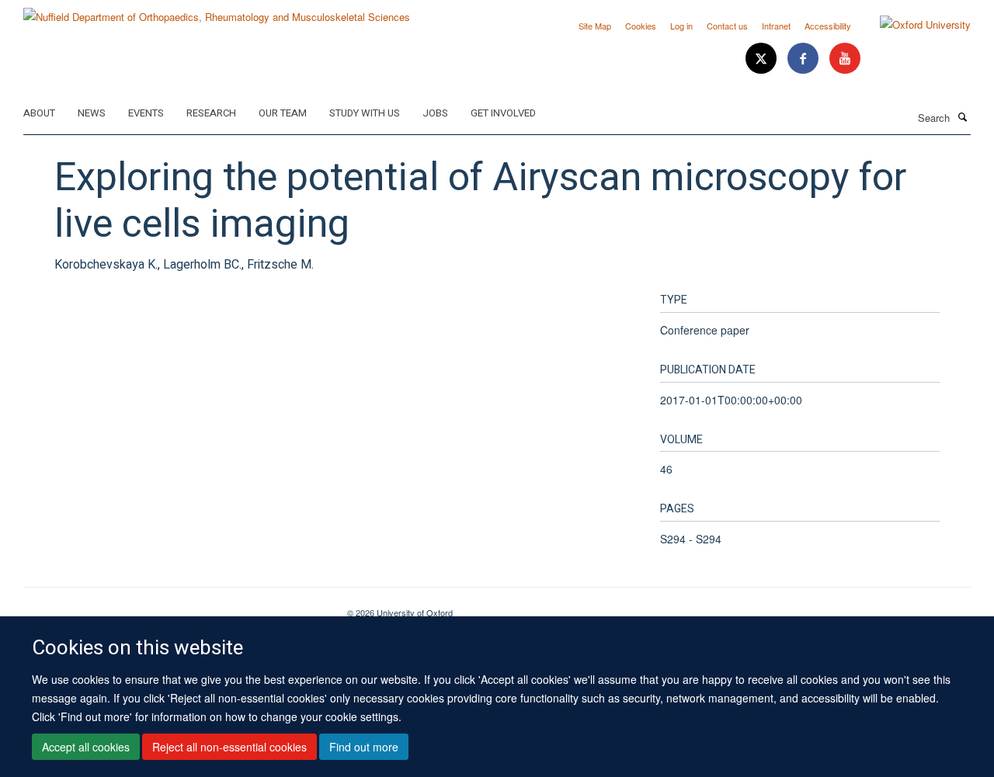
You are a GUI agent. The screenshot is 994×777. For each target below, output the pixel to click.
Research (211, 113)
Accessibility (828, 25)
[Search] (962, 116)
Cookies (640, 25)
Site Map (595, 25)
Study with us (364, 113)
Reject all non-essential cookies (229, 746)
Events (146, 113)
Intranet (776, 25)
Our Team (283, 113)
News (92, 113)
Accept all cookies (86, 746)
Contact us (727, 25)
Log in (681, 25)
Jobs (435, 113)
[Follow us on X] (763, 58)
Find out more (363, 746)
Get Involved (503, 113)
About (39, 113)
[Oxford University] (914, 25)
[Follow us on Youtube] (844, 58)
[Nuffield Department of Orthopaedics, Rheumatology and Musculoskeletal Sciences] (216, 11)
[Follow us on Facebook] (804, 58)
